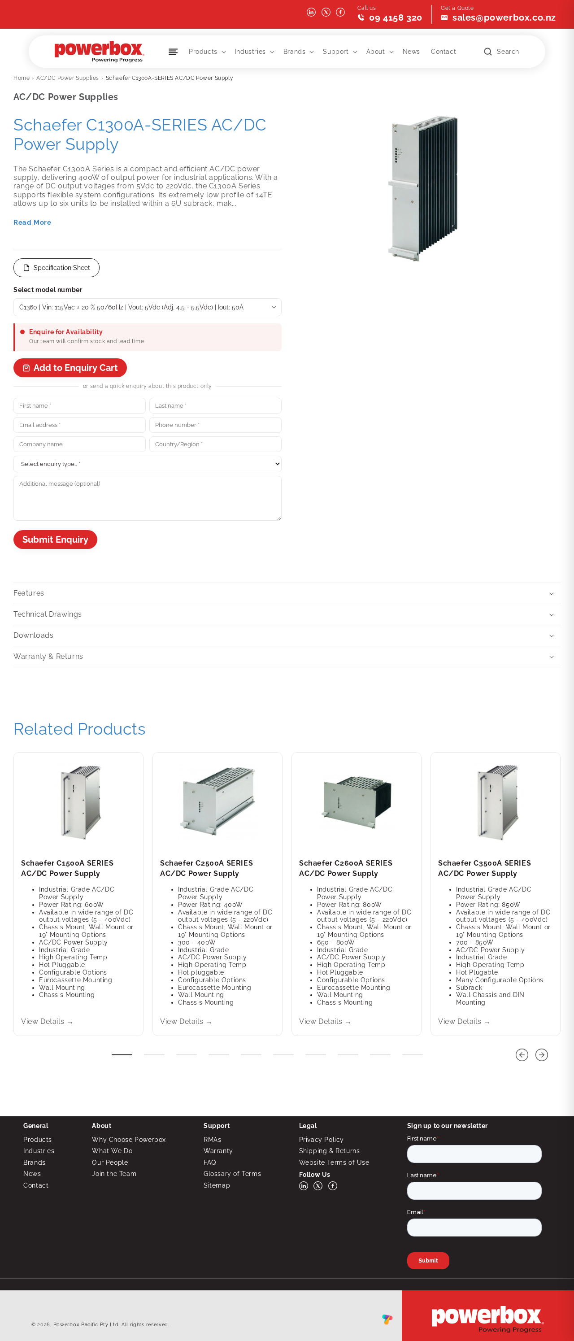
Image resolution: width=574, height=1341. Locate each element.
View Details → (47, 1021)
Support (335, 51)
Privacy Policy (321, 1139)
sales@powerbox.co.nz (504, 17)
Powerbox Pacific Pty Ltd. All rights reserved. (111, 1325)
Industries (250, 51)
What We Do (112, 1151)
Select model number (47, 289)
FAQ (210, 1162)
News (32, 1174)
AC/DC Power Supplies (67, 78)
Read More (32, 222)
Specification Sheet (62, 267)
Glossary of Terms (232, 1174)
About (375, 51)
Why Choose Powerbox (128, 1139)
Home (21, 78)
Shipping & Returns (329, 1151)
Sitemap (217, 1185)
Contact (35, 1185)
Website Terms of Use (334, 1162)
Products (203, 51)
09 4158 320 (395, 17)
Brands (294, 51)
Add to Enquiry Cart (76, 367)
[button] (206, 51)
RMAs (212, 1139)
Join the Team (114, 1174)
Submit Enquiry (55, 539)
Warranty (218, 1151)
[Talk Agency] (387, 1321)
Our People (110, 1162)
